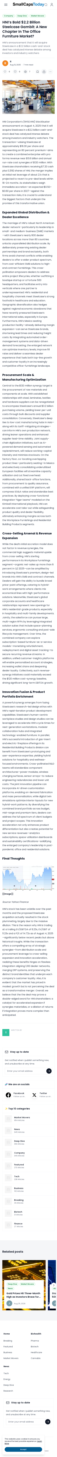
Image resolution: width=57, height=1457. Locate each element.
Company (8, 16)
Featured (8, 1346)
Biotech (35, 1346)
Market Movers (37, 16)
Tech (6, 1373)
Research (8, 1390)
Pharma (35, 1340)
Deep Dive (22, 16)
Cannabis (35, 1358)
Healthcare (36, 1352)
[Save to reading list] (37, 71)
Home (7, 1333)
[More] (44, 71)
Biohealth (36, 1333)
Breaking (8, 1340)
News (10, 1288)
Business (8, 1352)
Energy (7, 1379)
